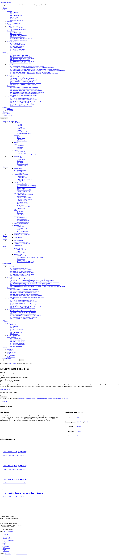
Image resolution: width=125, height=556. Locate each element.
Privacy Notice (4, 534)
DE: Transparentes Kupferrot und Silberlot (21, 318)
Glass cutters (20, 145)
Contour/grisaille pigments (21, 174)
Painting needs (17, 225)
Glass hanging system (19, 252)
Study (5, 239)
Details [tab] (5, 401)
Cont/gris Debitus (21, 181)
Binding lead (20, 130)
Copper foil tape (18, 237)
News (5, 347)
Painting (5, 167)
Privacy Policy (7, 537)
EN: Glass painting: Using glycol (19, 268)
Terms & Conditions (8, 540)
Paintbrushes (20, 226)
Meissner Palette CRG (23, 205)
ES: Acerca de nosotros (16, 329)
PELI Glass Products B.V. (7, 2)
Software (19, 148)
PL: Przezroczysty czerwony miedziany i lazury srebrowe (25, 315)
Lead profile (17, 122)
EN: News (9, 349)
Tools (15, 144)
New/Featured (7, 263)
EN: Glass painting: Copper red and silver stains (23, 311)
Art (4, 320)
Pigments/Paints (18, 168)
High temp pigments (19, 193)
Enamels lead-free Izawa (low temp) (26, 185)
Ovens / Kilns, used (22, 164)
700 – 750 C (80, 422)
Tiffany (5, 236)
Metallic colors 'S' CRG (23, 207)
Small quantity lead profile (24, 133)
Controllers (20, 161)
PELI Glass (8, 554)
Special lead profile (22, 132)
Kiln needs (20, 162)
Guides (5, 265)
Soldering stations (22, 141)
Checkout (6, 551)
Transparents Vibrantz (23, 220)
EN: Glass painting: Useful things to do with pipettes (24, 289)
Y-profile (19, 125)
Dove (78, 435)
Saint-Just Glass (18, 254)
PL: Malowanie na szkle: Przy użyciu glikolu (22, 274)
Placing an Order (11, 337)
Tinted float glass (21, 249)
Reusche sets (20, 173)
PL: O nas (13, 331)
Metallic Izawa (21, 188)
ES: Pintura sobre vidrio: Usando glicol (20, 271)
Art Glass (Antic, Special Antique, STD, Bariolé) (30, 257)
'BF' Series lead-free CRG (24, 203)
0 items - (7, 115)
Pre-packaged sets (22, 228)
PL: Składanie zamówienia (17, 344)
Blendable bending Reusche (24, 197)
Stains (15, 210)
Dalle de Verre (21, 259)
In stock (66, 398)
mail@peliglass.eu (8, 531)
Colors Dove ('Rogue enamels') (25, 194)
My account (6, 548)
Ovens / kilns (17, 156)
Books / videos (18, 245)
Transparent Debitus (22, 202)
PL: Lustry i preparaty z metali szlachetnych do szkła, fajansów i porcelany (30, 283)
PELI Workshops (18, 240)
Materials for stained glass (10, 121)
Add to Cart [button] (22, 455)
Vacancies (13, 324)
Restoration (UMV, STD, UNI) (25, 262)
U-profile (19, 127)
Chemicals (20, 139)
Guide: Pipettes (11, 288)
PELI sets (19, 171)
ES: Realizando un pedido (17, 341)
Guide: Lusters (11, 277)
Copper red (20, 213)
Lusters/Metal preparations (21, 223)
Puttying (16, 142)
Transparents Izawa (22, 219)
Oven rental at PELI (22, 165)
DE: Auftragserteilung (16, 346)
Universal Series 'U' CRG (24, 191)
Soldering (16, 135)
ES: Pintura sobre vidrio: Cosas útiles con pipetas (23, 292)
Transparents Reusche (23, 222)
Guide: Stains (10, 309)
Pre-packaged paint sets (20, 170)
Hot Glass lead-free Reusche (24, 199)
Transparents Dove (22, 196)
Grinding (16, 150)
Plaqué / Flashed (21, 260)
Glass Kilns (20, 158)
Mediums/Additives (22, 231)
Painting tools (20, 229)
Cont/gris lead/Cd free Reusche (25, 179)
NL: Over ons (14, 327)
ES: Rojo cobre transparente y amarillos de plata (23, 314)
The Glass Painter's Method (21, 242)
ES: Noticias (10, 354)
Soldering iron (21, 138)
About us (5, 321)
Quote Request (7, 538)
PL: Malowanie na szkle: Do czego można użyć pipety (25, 294)
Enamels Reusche (22, 184)
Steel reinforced (21, 128)
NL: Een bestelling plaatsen (17, 340)
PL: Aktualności (11, 355)
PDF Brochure (7, 358)
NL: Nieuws (10, 350)
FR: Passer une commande (17, 343)
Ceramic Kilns (21, 159)
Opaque (79, 426)
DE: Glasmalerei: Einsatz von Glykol (20, 275)
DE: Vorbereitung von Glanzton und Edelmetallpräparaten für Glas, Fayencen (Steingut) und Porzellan (37, 286)
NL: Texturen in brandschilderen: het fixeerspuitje (23, 301)
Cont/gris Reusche (22, 177)
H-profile (19, 124)
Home (5, 543)
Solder (18, 136)
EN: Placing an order (16, 338)
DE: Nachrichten (11, 352)
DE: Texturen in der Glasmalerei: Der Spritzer (22, 308)
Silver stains (20, 211)
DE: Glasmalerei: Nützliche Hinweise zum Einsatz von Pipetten (27, 297)
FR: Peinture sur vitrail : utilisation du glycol (22, 272)
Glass (4, 246)
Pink (78, 417)
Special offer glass (18, 248)
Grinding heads (21, 151)
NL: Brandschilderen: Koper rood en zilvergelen (23, 312)
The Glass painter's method (21, 233)
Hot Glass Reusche (22, 200)
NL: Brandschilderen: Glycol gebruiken (21, 269)
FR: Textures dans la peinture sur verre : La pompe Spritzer (26, 306)
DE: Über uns (14, 334)
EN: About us (14, 326)
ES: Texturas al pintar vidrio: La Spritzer (21, 303)
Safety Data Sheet (5, 389)
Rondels (19, 251)
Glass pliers (20, 147)
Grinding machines (22, 153)
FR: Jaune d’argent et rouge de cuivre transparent (23, 317)
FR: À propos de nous (16, 332)
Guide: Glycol (10, 266)
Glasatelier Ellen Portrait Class (22, 234)
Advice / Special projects (13, 335)
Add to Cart (3, 397)
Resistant (79, 431)
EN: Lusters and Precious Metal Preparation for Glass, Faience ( (27, 278)
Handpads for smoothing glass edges (27, 154)
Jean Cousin (20, 214)
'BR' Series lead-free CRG (24, 190)
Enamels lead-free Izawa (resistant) (26, 187)
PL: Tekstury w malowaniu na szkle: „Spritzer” (23, 305)
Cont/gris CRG (21, 176)
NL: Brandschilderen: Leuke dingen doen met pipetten (24, 291)
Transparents (17, 216)
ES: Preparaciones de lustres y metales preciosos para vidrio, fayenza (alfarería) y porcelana (34, 282)
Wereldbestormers (22, 554)
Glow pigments (21, 208)
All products (6, 541)
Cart (4, 549)
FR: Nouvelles (11, 357)
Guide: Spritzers (11, 298)
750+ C (86, 422)
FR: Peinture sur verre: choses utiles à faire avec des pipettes (26, 295)
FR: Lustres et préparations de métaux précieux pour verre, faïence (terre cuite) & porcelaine (35, 285)
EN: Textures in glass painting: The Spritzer (22, 300)
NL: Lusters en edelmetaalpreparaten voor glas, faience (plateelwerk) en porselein (32, 280)
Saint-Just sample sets (23, 256)
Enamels (16, 182)
